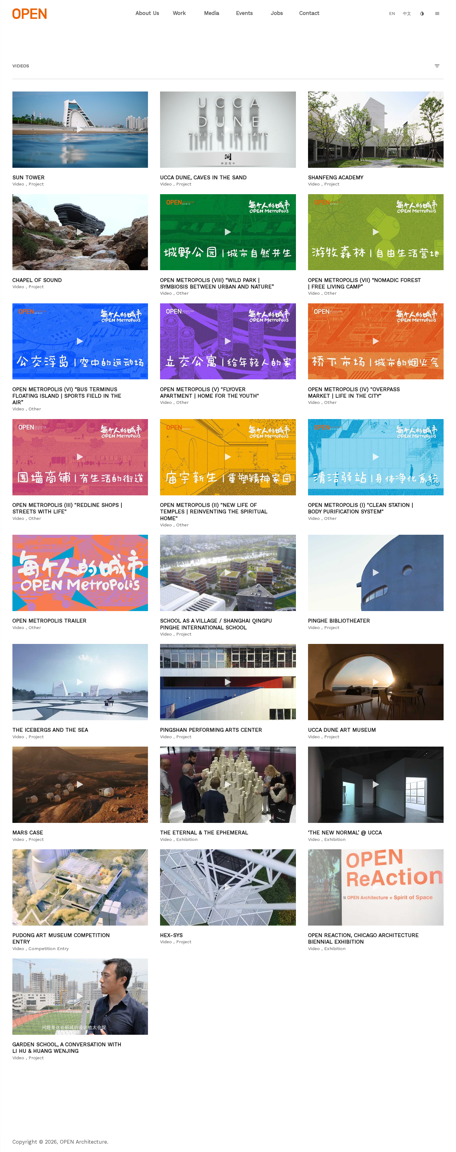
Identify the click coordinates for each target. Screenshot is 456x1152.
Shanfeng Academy (335, 177)
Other (182, 293)
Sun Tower (28, 177)
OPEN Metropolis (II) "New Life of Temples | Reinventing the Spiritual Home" (213, 511)
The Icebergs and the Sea (50, 730)
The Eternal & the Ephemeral (204, 832)
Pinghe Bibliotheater (339, 621)
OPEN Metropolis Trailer (49, 621)
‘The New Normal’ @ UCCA (345, 832)
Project (36, 184)
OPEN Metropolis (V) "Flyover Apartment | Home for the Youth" (209, 392)
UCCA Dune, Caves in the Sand (203, 177)
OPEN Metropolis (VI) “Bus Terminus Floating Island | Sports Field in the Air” (66, 396)
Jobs (277, 13)
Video (18, 184)
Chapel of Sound (37, 280)
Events (244, 13)
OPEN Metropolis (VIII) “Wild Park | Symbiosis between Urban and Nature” (217, 283)
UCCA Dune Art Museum (342, 730)
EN (392, 13)
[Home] (29, 13)
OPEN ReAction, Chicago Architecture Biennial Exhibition (363, 938)
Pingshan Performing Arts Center (211, 730)
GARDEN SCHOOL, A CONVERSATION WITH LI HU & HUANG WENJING (66, 1047)
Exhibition (187, 839)
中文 (407, 13)
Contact (309, 13)
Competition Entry (49, 948)
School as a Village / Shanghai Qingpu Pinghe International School (216, 624)
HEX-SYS (171, 935)
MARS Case (27, 832)
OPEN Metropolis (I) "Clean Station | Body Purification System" (360, 508)
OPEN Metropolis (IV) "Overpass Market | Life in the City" (354, 392)
